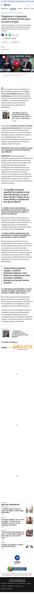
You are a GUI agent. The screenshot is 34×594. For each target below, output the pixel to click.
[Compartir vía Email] (16, 35)
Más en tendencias (10, 504)
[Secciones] (1, 5)
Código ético (3, 586)
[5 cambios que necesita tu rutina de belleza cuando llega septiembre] (29, 509)
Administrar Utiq (18, 586)
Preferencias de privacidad (7, 588)
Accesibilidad (11, 586)
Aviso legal (3, 583)
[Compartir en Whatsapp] (9, 35)
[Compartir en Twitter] (6, 35)
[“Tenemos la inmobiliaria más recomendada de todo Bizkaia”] (6, 333)
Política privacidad (11, 583)
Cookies (28, 583)
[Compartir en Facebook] (2, 35)
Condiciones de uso (21, 583)
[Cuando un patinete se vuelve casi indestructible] (29, 545)
